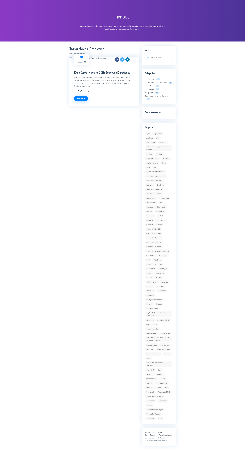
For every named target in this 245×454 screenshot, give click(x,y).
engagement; (151, 198)
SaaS (159, 370)
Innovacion (150, 291)
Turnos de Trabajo (153, 414)
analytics (149, 138)
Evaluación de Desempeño (156, 207)
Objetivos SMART (163, 320)
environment (151, 203)
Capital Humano (152, 163)
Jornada (159, 304)
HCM (148, 260)
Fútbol (160, 216)
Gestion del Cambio (153, 229)
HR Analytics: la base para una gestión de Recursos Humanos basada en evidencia (158, 438)
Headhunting (151, 264)
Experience (150, 216)
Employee (160, 185)
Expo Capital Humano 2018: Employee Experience (102, 72)
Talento (158, 388)
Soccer (163, 379)
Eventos (149, 211)
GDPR (163, 220)
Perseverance (151, 333)
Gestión (159, 225)
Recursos (149, 349)
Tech (167, 388)
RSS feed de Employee (77, 54)
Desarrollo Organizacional (155, 176)
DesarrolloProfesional (154, 181)
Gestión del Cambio (153, 233)
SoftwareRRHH (162, 383)
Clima (164, 163)
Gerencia (149, 225)
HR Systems (151, 93)
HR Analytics (151, 86)
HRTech (149, 278)
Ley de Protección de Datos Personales (156, 314)
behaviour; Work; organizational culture (158, 148)
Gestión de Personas (154, 247)
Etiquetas (149, 127)
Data (148, 167)
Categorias (150, 73)
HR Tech (159, 278)
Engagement (164, 198)
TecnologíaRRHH (164, 392)
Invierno (149, 304)
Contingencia (152, 79)
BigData (149, 154)
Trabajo (149, 405)
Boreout (166, 158)
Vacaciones (150, 418)
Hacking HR (163, 255)
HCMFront (157, 260)
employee (149, 185)
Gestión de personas (154, 242)
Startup (149, 388)
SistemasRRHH (151, 379)
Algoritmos (158, 134)
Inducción (160, 286)
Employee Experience (154, 189)
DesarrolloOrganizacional (155, 172)
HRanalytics (150, 269)
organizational (151, 324)
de (155, 167)
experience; (160, 211)
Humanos (164, 282)
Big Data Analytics (152, 158)
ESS (160, 203)
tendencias (150, 401)
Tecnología (150, 392)
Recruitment (164, 345)
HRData (149, 273)
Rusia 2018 (150, 370)
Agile (148, 134)
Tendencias (162, 401)
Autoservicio (150, 142)
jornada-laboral (152, 308)
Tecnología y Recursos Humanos (157, 97)
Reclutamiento (151, 345)
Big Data (159, 154)
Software (149, 383)
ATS (157, 138)
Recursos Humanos (153, 354)
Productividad (165, 333)
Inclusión (149, 286)
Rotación (167, 354)
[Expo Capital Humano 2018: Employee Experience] (104, 58)
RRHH (148, 358)
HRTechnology (151, 282)
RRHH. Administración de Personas (155, 364)
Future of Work (152, 220)
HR (161, 264)
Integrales (150, 295)
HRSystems (160, 273)
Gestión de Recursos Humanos (158, 82)
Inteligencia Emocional (154, 300)
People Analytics (152, 329)
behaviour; (163, 142)
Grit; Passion (150, 255)
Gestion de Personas (154, 238)
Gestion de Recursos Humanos (157, 251)
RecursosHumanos (163, 349)
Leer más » (81, 98)
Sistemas (160, 374)
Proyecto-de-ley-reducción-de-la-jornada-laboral (157, 339)
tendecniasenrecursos (154, 396)
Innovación (162, 291)
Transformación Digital (154, 410)
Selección (149, 374)
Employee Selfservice (153, 194)
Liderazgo (150, 320)
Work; (160, 418)
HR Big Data (151, 89)
